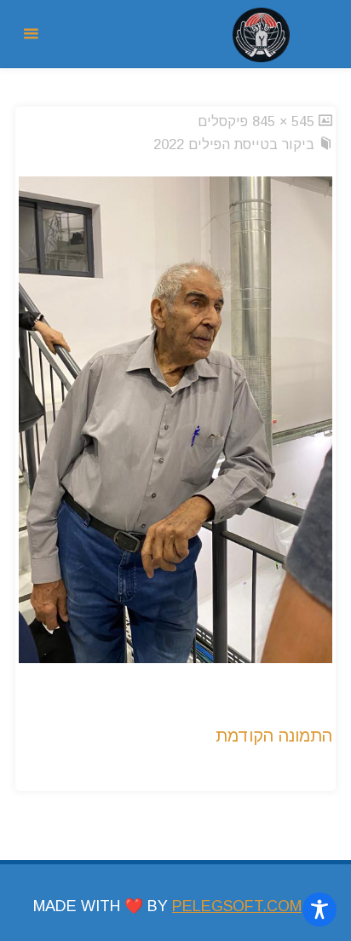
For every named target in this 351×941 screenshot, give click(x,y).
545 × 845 (281, 121)
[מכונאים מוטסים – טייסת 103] (261, 34)
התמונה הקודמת (274, 735)
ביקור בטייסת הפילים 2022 (233, 144)
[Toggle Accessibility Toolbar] (319, 909)
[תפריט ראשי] (30, 34)
